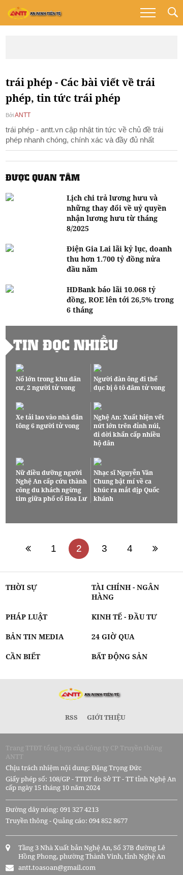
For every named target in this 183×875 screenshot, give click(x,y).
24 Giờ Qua (113, 636)
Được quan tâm (43, 177)
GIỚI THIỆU (106, 717)
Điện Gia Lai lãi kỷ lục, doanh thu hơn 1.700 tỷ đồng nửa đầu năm (119, 259)
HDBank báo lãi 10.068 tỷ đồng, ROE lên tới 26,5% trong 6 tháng (120, 300)
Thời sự (21, 587)
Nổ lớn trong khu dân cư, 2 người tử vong (48, 383)
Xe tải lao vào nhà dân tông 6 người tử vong (49, 421)
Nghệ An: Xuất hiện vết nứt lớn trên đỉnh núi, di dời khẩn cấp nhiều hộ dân (129, 430)
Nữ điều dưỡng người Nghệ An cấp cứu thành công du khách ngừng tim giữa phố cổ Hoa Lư (51, 485)
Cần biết (23, 656)
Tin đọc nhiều (65, 344)
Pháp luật (26, 617)
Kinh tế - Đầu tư (124, 617)
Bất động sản (119, 656)
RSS (71, 717)
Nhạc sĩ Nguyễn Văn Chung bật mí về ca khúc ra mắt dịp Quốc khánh (126, 485)
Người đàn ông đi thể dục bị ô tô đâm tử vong (129, 383)
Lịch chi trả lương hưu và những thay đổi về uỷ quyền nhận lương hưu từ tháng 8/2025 (116, 213)
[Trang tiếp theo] (155, 549)
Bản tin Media (35, 636)
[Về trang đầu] (28, 549)
